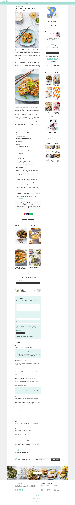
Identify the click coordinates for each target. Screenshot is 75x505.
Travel (55, 486)
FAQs (47, 490)
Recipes (19, 6)
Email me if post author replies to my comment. (25, 336)
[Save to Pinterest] (24, 214)
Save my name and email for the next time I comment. (28, 328)
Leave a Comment (20, 206)
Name (17, 317)
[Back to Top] (37, 495)
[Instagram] (52, 59)
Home (16, 6)
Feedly (58, 56)
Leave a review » (25, 136)
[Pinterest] (50, 59)
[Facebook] (47, 59)
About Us (48, 485)
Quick (22, 6)
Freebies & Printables (57, 490)
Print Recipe (20, 138)
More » (49, 116)
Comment (18, 303)
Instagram (42, 486)
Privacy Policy (37, 501)
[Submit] (58, 68)
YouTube (42, 489)
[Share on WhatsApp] (30, 214)
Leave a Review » (27, 452)
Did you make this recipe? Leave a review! (23, 313)
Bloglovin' (54, 56)
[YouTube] (57, 59)
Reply (28, 351)
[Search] (74, 1)
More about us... (53, 39)
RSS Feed (51, 56)
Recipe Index (55, 485)
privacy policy (18, 330)
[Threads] (55, 59)
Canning (55, 489)
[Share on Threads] (28, 214)
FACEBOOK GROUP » (53, 61)
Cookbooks (48, 489)
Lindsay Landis (23, 10)
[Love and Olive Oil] (6, 1)
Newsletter (42, 485)
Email (17, 321)
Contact (48, 486)
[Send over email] (32, 214)
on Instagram (37, 206)
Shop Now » (52, 27)
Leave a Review (27, 138)
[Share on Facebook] (26, 214)
